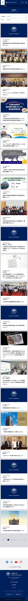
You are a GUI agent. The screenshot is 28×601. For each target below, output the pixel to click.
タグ (3, 19)
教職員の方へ (19, 594)
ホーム (2, 6)
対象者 (3, 16)
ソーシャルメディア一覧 (15, 566)
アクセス (14, 587)
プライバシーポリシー (14, 591)
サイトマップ (6, 591)
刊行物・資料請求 (14, 582)
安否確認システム (10, 594)
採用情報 (14, 584)
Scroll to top (26, 599)
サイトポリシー (21, 591)
